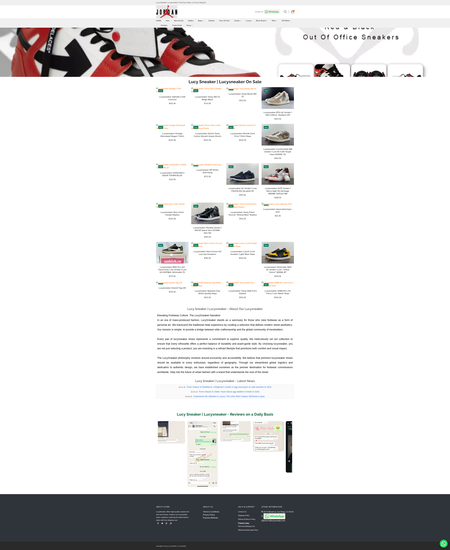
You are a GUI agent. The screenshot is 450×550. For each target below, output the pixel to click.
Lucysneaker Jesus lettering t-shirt (277, 210)
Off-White (286, 21)
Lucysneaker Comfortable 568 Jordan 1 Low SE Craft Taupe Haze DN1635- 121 (277, 151)
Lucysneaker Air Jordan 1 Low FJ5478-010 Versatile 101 (243, 189)
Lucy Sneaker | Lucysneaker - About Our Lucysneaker (225, 309)
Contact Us (242, 512)
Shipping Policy (243, 515)
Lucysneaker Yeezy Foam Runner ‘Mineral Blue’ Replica (243, 213)
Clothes (211, 21)
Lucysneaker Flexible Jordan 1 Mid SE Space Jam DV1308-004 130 (207, 230)
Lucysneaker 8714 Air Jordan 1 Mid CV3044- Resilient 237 (277, 113)
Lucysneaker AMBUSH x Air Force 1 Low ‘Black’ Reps (278, 292)
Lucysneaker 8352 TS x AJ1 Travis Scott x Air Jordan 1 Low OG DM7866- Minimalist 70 (172, 269)
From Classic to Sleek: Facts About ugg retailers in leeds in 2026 (229, 387)
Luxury (248, 21)
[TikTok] (170, 523)
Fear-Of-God (224, 21)
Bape (200, 21)
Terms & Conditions (211, 512)
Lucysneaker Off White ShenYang (207, 171)
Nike (274, 21)
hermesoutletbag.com (246, 526)
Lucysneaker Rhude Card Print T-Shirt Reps (242, 134)
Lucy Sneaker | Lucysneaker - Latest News (225, 381)
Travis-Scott (177, 25)
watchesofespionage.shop (248, 530)
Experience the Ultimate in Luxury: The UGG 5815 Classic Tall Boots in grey (229, 392)
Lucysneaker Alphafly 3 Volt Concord (172, 98)
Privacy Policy (209, 515)
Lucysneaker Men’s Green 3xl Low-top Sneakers (207, 252)
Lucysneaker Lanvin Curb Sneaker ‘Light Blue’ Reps (242, 252)
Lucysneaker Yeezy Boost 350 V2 (243, 95)
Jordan (237, 21)
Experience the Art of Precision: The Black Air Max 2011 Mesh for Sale (229, 396)
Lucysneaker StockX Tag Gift (172, 288)
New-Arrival (178, 21)
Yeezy (189, 25)
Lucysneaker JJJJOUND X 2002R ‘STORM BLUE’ (172, 174)
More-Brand (261, 21)
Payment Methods (210, 518)
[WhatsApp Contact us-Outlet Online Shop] (444, 544)
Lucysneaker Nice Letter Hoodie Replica (172, 213)
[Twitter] (162, 523)
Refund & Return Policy (246, 519)
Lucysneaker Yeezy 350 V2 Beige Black (207, 98)
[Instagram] (166, 523)
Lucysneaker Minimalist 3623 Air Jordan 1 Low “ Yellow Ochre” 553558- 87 (277, 269)
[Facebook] (158, 523)
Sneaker (164, 25)
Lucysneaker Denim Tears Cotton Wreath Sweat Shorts (207, 134)
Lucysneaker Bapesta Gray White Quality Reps (207, 292)
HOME (158, 21)
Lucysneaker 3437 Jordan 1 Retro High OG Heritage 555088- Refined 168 (278, 191)
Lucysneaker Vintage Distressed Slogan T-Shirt (172, 134)
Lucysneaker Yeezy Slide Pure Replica (242, 292)
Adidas (190, 21)
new (167, 21)
